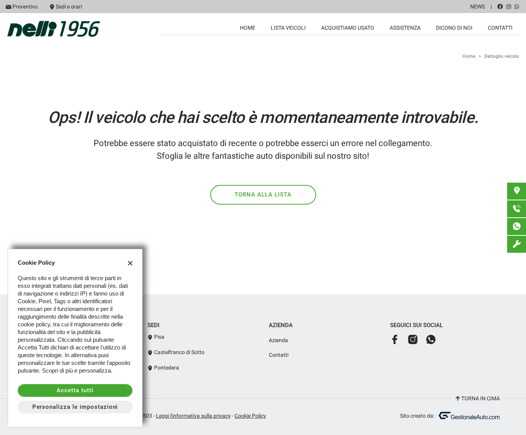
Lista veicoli (288, 28)
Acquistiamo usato (347, 28)
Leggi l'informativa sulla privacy (193, 416)
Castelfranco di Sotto (178, 352)
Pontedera (166, 367)
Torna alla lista (263, 194)
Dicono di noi (454, 28)
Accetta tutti (75, 390)
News (477, 6)
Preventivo (25, 6)
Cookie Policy (250, 416)
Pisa (158, 337)
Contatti (500, 28)
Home (247, 28)
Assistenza (405, 28)
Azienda (278, 340)
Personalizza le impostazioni (75, 406)
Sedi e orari (69, 6)
